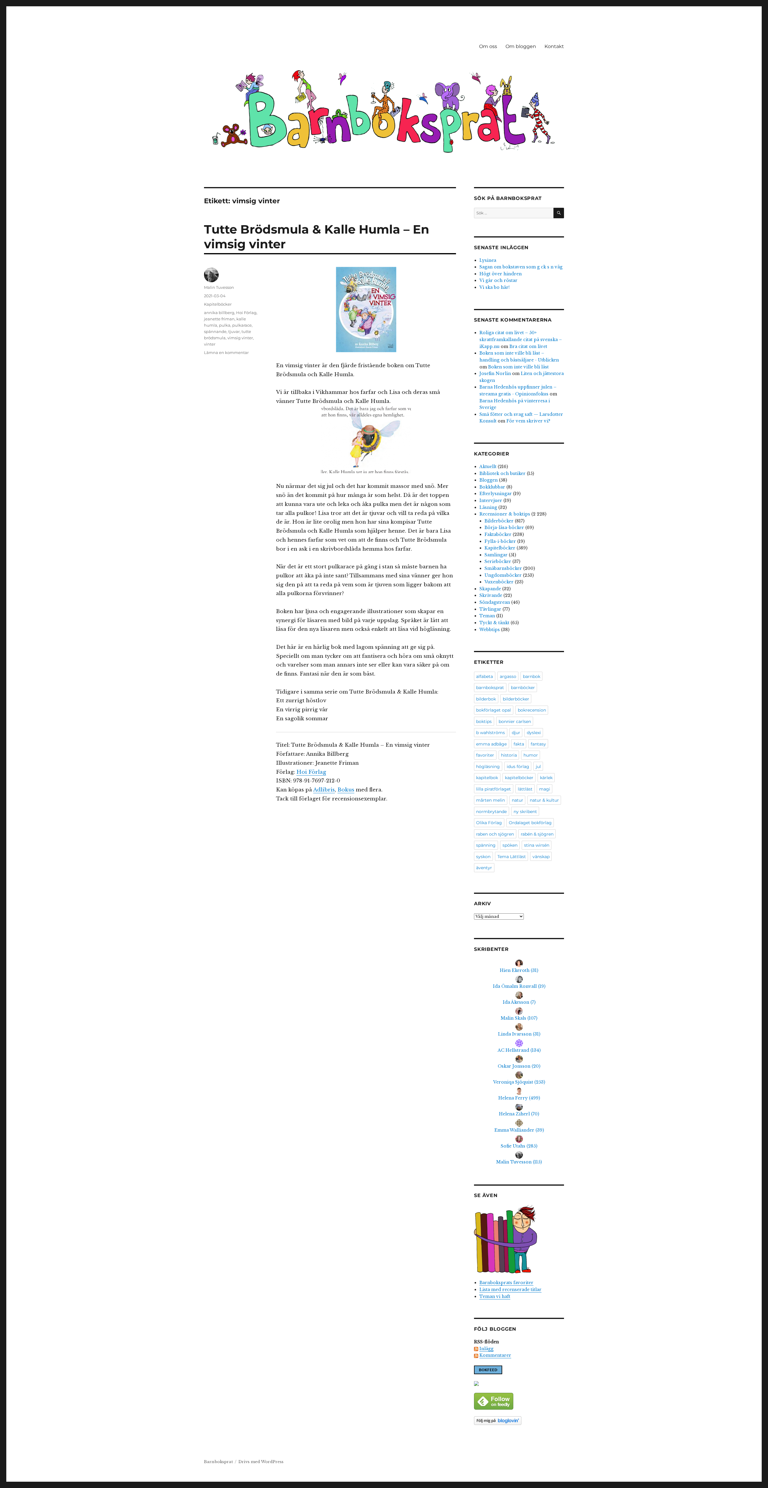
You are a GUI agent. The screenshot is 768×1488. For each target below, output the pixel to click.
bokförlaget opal (493, 710)
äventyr (484, 867)
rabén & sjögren (537, 834)
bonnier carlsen (515, 721)
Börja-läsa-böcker (504, 527)
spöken (510, 845)
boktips (484, 721)
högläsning (488, 766)
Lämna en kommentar (226, 352)
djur (516, 732)
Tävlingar (490, 609)
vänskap (541, 856)
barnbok (531, 676)
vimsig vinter (240, 337)
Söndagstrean (494, 602)
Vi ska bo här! (494, 287)
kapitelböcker (519, 777)
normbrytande (491, 811)
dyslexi (534, 732)
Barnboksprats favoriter (506, 1282)
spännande (215, 331)
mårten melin (490, 800)
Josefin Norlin (495, 373)
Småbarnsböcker (503, 568)
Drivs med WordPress (261, 1461)
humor (531, 755)
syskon (483, 856)
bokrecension (532, 710)
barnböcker (523, 687)
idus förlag (518, 766)
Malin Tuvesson (219, 287)
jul (538, 766)
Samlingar (496, 555)
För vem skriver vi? (528, 421)
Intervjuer (490, 500)
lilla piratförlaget (493, 789)
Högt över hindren (500, 274)
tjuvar (234, 331)
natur (517, 800)
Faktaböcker (498, 534)
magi (544, 789)
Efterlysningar (495, 493)
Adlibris (324, 790)
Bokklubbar (492, 487)
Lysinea (487, 260)
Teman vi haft (494, 1296)
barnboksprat (490, 687)
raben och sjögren (495, 834)
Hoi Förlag (311, 772)
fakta (519, 744)
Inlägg (486, 1348)
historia (509, 755)
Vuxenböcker (499, 582)
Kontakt (554, 46)
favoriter (485, 755)
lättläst (525, 789)
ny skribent (525, 811)
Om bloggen (521, 46)
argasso (508, 676)
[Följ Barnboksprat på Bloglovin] (519, 1420)
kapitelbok (487, 777)
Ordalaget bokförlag (530, 822)
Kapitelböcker (218, 304)
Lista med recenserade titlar (510, 1289)
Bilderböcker (499, 521)
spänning (486, 845)
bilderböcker (516, 699)
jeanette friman (219, 318)
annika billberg (219, 312)
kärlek (546, 777)
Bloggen (488, 480)
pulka (224, 325)
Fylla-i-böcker (500, 541)
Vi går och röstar (498, 280)
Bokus (346, 790)
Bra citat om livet (528, 346)
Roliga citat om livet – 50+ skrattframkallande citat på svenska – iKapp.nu (520, 339)
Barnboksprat (218, 1461)
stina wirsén (536, 845)
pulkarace (242, 325)
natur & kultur (544, 800)
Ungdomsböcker (503, 575)
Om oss (488, 46)
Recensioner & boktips (504, 514)
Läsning (488, 507)
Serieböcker (497, 561)
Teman (487, 615)
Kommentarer (495, 1355)
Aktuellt (487, 466)
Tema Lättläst (511, 856)
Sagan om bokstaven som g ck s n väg (520, 267)
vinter (209, 344)
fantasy (538, 744)
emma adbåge (491, 744)
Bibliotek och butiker (502, 473)
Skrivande (490, 595)
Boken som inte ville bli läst (518, 367)
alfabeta (484, 676)
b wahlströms (490, 732)
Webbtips (489, 629)
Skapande (490, 588)
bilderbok (486, 699)
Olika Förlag (489, 822)
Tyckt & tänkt (494, 622)
